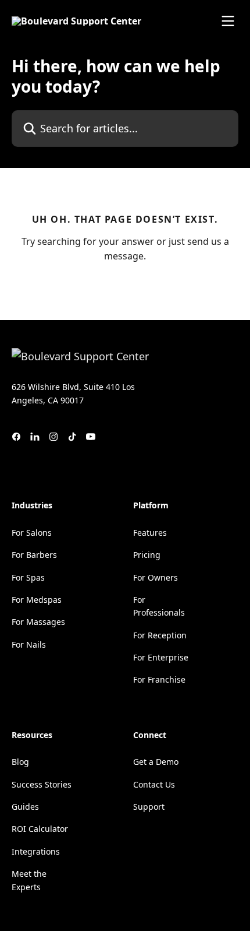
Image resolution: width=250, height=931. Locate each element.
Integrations (36, 851)
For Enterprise (160, 657)
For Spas (28, 577)
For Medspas (37, 599)
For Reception (160, 635)
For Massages (38, 621)
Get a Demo (155, 761)
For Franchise (159, 679)
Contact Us (154, 784)
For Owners (155, 577)
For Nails (29, 644)
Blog (20, 761)
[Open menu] (227, 21)
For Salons (32, 532)
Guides (25, 806)
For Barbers (34, 554)
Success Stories (42, 784)
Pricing (146, 554)
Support (149, 806)
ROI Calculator (40, 828)
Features (150, 532)
